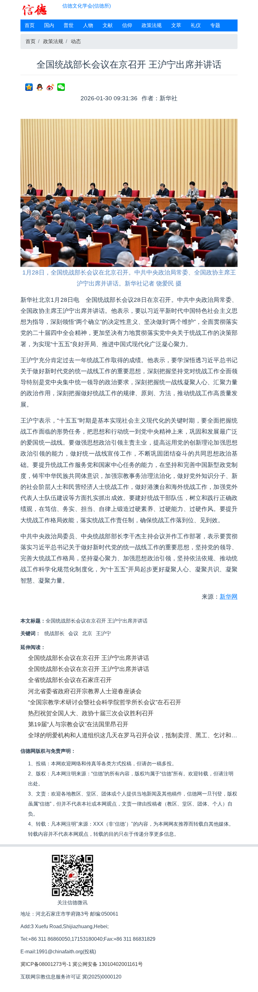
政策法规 (152, 25)
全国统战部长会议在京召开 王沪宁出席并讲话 (88, 658)
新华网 (229, 596)
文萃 (176, 25)
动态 (76, 41)
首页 (30, 25)
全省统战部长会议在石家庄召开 (70, 680)
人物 (88, 25)
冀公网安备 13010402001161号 (107, 964)
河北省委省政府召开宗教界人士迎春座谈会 (85, 691)
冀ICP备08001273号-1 (45, 964)
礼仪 (196, 25)
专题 (215, 25)
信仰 (127, 25)
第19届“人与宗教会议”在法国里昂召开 (78, 724)
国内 (49, 25)
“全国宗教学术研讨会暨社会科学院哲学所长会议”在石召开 (104, 702)
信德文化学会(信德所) (86, 5)
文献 (108, 25)
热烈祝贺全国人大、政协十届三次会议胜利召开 (91, 713)
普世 (69, 25)
